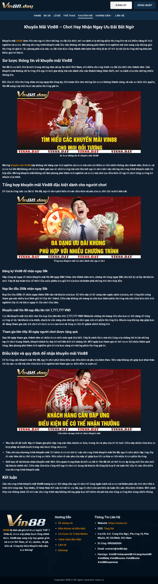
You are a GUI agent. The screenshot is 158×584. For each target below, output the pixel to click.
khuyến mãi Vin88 (21, 165)
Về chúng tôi (65, 523)
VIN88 (37, 15)
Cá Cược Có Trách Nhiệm (73, 533)
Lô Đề (57, 15)
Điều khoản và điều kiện (71, 528)
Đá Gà (47, 15)
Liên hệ (62, 544)
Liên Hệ (119, 15)
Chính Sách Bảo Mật (69, 539)
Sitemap (63, 550)
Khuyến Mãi (85, 15)
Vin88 (19, 40)
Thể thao (69, 15)
